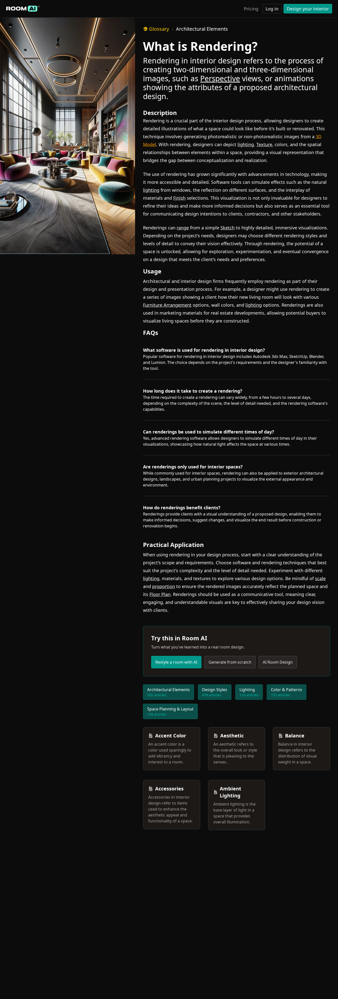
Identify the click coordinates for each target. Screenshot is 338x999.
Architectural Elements (202, 29)
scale (320, 578)
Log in (272, 9)
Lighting (249, 692)
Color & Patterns (286, 692)
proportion (163, 586)
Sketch (227, 228)
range (183, 228)
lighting (246, 144)
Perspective (220, 78)
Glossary (159, 29)
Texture (264, 144)
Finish (179, 198)
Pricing (251, 9)
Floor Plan (159, 594)
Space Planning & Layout (170, 711)
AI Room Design (278, 662)
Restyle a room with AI (176, 662)
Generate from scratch (230, 662)
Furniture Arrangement (167, 305)
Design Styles (214, 692)
